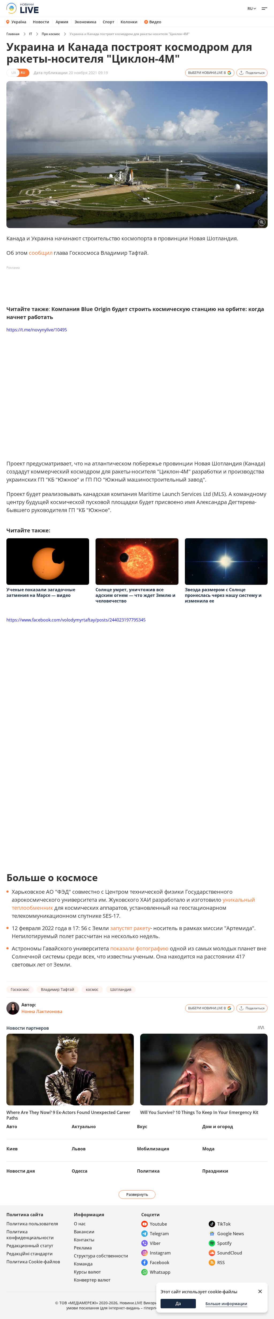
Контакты (84, 1240)
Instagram (160, 1253)
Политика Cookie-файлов (33, 1262)
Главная (13, 34)
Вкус (142, 1127)
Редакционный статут (29, 1246)
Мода (208, 1149)
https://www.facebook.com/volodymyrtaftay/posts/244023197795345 (76, 620)
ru (250, 8)
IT (30, 34)
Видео (155, 22)
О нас (80, 1224)
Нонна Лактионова (41, 1011)
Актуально (84, 1127)
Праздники (215, 1171)
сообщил (40, 252)
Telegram (159, 1234)
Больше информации (226, 1303)
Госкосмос (20, 989)
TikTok (224, 1224)
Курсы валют (87, 1272)
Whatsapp (160, 1272)
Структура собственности (101, 1256)
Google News (230, 1234)
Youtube (158, 1224)
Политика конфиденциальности (30, 1235)
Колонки (129, 22)
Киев (12, 1149)
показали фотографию (139, 948)
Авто (11, 1127)
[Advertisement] (103, 284)
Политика (148, 1171)
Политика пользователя (32, 1224)
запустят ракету (130, 928)
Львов (79, 1149)
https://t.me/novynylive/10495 (36, 330)
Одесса (79, 1171)
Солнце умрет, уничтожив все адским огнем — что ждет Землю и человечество (136, 595)
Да (178, 1303)
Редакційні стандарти (29, 1254)
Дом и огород (217, 1127)
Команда (83, 1264)
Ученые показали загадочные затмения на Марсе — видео (40, 592)
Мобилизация (153, 1149)
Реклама (83, 1248)
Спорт (108, 22)
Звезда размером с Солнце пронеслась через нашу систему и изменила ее (223, 595)
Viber (155, 1243)
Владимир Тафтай (57, 989)
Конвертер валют (92, 1280)
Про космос (51, 34)
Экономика (85, 22)
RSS (221, 1262)
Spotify (224, 1243)
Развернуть (137, 1194)
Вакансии (84, 1232)
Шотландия (120, 989)
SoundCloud (229, 1253)
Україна (19, 21)
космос (92, 989)
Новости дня (20, 1171)
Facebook (159, 1262)
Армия (62, 22)
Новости (41, 22)
